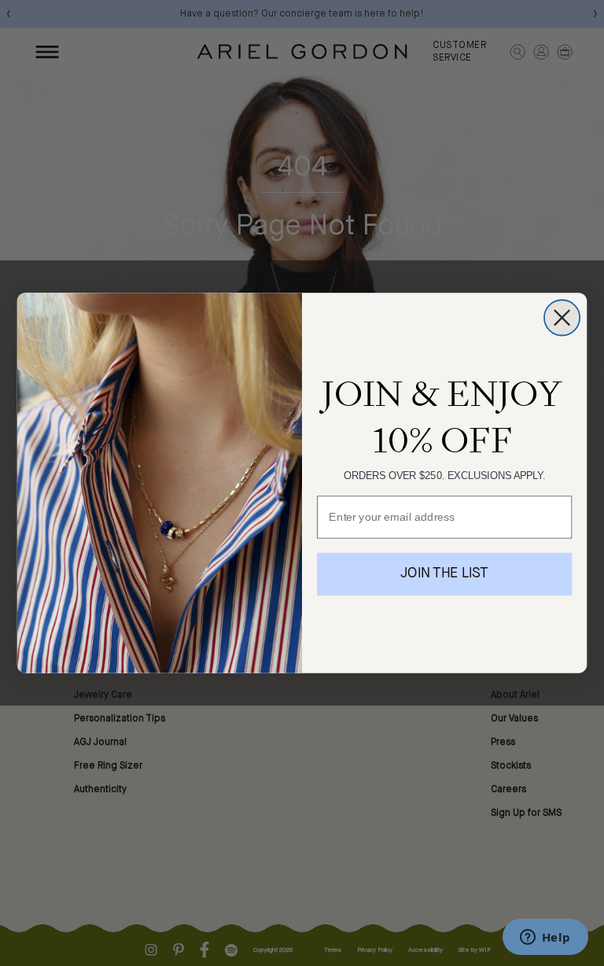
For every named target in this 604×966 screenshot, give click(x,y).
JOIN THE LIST (444, 574)
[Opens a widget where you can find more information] (545, 938)
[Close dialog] (562, 317)
